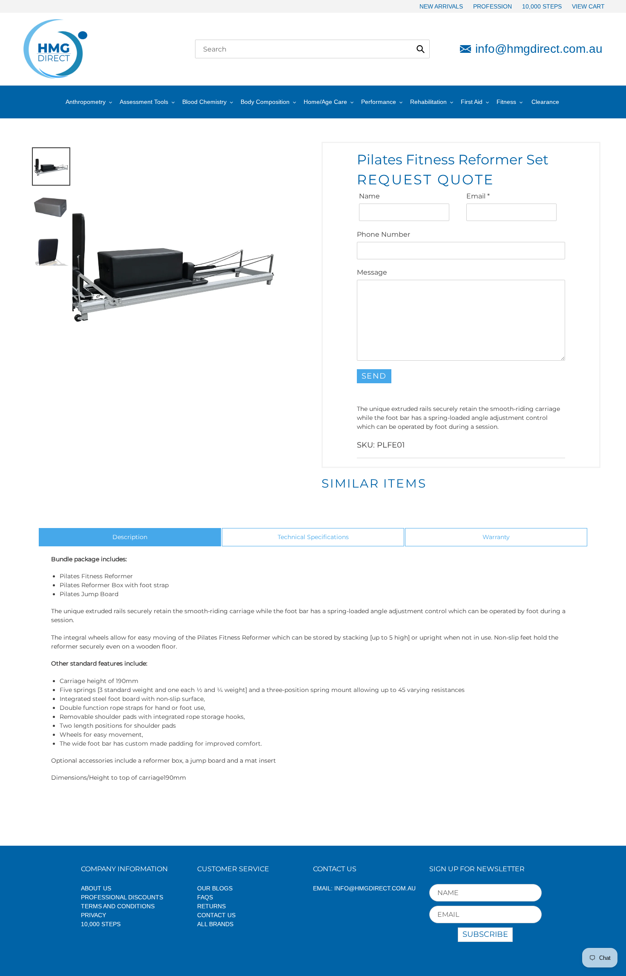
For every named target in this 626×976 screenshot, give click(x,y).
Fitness (506, 101)
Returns (211, 906)
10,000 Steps (101, 924)
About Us (96, 888)
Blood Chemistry (204, 101)
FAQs (205, 897)
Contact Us (216, 915)
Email (478, 196)
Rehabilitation (428, 101)
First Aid (471, 101)
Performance (378, 101)
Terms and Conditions (118, 906)
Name (369, 196)
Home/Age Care (325, 101)
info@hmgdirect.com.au (539, 48)
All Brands (215, 924)
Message (372, 272)
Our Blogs (215, 888)
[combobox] (312, 49)
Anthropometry (86, 101)
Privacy (93, 915)
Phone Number (383, 234)
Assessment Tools (144, 101)
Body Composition (265, 101)
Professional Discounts (122, 897)
